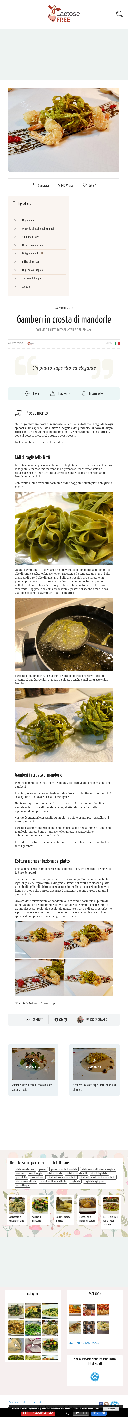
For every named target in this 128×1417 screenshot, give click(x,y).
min (85, 1412)
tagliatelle (75, 1181)
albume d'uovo (31, 237)
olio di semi (35, 261)
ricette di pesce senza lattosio (62, 1177)
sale (28, 286)
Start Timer (98, 1412)
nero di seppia (35, 270)
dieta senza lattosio (25, 1169)
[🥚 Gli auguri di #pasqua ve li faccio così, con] (50, 1345)
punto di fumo (38, 1177)
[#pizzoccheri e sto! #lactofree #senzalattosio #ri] (16, 1311)
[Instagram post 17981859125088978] (16, 1345)
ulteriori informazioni (89, 1408)
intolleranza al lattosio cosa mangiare (98, 1169)
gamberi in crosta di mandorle (64, 1169)
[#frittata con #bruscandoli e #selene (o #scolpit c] (16, 1328)
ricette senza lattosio (26, 1181)
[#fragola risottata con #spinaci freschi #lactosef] (50, 1311)
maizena (39, 245)
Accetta (111, 1408)
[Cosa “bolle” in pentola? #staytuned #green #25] (33, 1328)
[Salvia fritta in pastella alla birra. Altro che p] (50, 1328)
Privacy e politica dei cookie (26, 1402)
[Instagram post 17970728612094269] (33, 1345)
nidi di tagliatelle (54, 1173)
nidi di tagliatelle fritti (77, 1173)
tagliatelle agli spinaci (41, 228)
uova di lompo (33, 278)
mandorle (34, 253)
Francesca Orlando (96, 1019)
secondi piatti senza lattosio (53, 1181)
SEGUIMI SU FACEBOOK (84, 1342)
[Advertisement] (64, 54)
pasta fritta (21, 1177)
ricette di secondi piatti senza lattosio (98, 1177)
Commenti (38, 1019)
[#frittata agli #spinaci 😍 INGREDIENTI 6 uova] (33, 1311)
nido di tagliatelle (100, 1173)
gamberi (29, 220)
